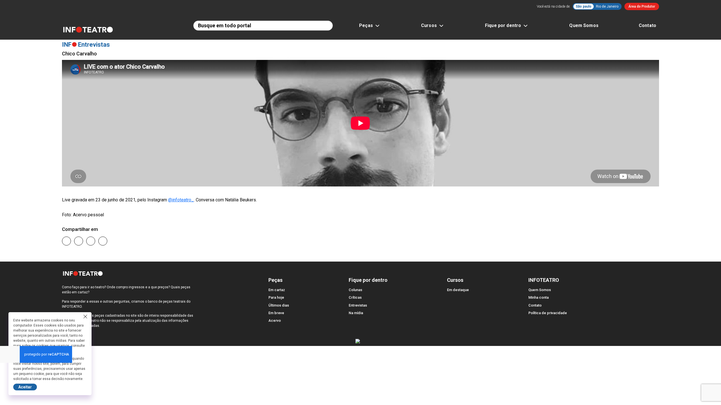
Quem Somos (583, 25)
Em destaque (458, 290)
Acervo (274, 320)
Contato (647, 25)
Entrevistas (358, 305)
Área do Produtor (641, 6)
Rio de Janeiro (607, 6)
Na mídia (356, 313)
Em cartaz (276, 290)
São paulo (583, 6)
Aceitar (25, 387)
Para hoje (276, 297)
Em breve (276, 313)
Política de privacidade (547, 313)
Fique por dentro (503, 25)
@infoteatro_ (181, 199)
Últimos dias (278, 305)
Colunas (355, 290)
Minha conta (538, 297)
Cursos (429, 25)
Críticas (355, 297)
